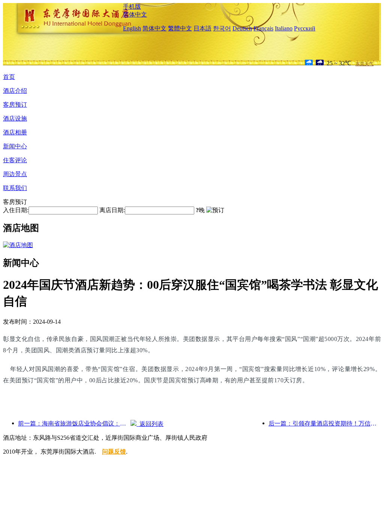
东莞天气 (365, 63)
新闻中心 (15, 146)
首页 (9, 77)
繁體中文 (180, 28)
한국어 (222, 28)
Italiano (283, 28)
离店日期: (112, 210)
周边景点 (15, 174)
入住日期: (15, 210)
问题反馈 (114, 451)
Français (263, 28)
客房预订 (15, 104)
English (132, 28)
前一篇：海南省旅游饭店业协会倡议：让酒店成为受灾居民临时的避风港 (74, 423)
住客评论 (15, 160)
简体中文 (135, 14)
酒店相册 (15, 132)
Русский (304, 28)
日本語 (203, 28)
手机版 (132, 6)
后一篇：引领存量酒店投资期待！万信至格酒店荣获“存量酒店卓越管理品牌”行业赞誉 (324, 423)
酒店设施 (15, 118)
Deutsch (242, 28)
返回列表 (150, 424)
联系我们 (15, 188)
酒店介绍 (15, 91)
